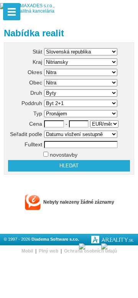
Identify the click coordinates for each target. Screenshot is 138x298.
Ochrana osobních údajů (90, 251)
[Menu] (11, 11)
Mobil (27, 251)
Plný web (48, 251)
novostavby (62, 155)
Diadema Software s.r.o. (55, 239)
